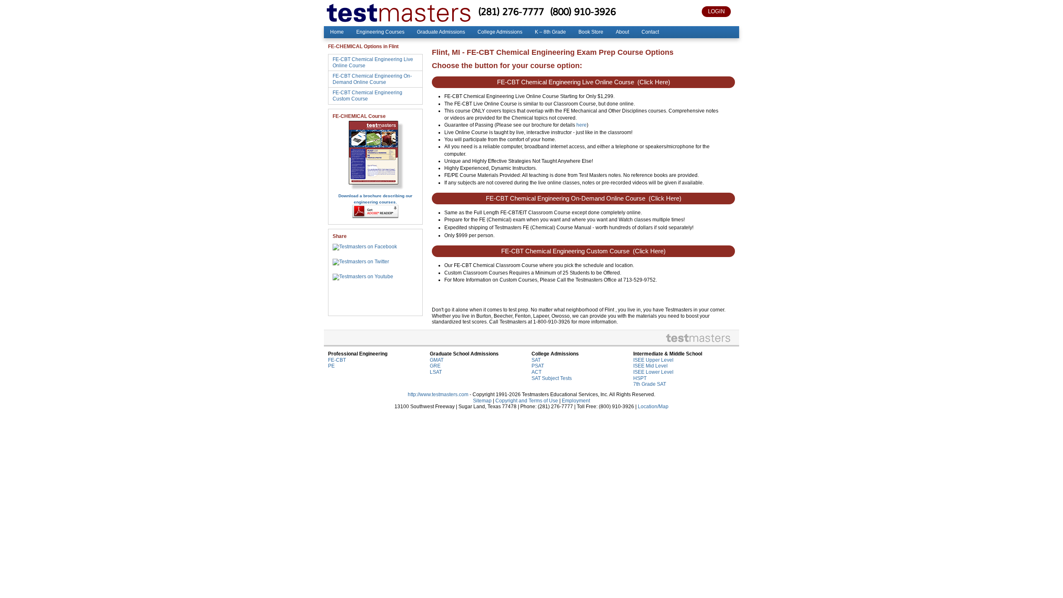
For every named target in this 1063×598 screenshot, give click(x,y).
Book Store (590, 32)
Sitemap (482, 401)
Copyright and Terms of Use (526, 401)
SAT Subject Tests (552, 378)
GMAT (436, 360)
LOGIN (716, 11)
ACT (536, 372)
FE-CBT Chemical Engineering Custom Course (367, 96)
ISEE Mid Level (650, 366)
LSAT (436, 372)
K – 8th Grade (550, 32)
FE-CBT (337, 360)
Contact (650, 32)
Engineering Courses (380, 32)
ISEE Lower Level (653, 372)
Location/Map (653, 406)
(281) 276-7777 (511, 11)
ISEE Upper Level (653, 360)
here (581, 125)
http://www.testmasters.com (438, 394)
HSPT (640, 378)
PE (331, 366)
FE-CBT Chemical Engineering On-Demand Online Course (372, 79)
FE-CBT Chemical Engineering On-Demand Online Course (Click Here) (583, 198)
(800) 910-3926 (583, 11)
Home (337, 32)
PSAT (538, 366)
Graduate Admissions (441, 32)
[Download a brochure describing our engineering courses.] (375, 189)
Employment (576, 401)
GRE (435, 366)
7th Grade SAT (649, 384)
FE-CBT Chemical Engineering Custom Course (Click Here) (583, 251)
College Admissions (500, 32)
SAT (536, 360)
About (622, 32)
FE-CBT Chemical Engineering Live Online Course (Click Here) (583, 82)
